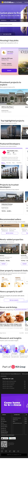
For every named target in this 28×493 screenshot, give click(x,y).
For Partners (3, 421)
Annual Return (4, 424)
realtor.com (15, 419)
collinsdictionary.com (17, 423)
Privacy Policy (4, 426)
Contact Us (3, 428)
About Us (3, 419)
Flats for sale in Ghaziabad (9, 383)
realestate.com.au (17, 418)
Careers (2, 418)
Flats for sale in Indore (8, 386)
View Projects (10, 53)
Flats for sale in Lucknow (8, 384)
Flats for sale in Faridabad (8, 388)
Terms (2, 423)
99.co (14, 421)
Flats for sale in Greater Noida (9, 381)
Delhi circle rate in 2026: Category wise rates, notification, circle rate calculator (11, 324)
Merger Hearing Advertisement (4, 432)
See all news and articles (21, 309)
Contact (9, 70)
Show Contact (10, 233)
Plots (21, 20)
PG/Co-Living (13, 20)
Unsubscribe (3, 430)
